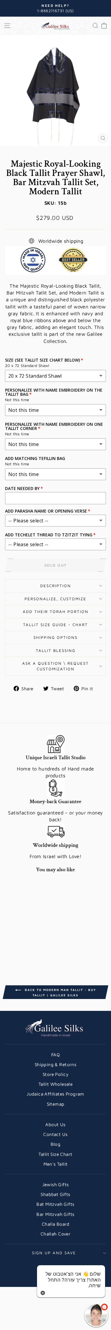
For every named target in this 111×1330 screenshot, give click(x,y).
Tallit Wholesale (55, 1084)
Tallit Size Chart (55, 1154)
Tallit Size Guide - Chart (55, 624)
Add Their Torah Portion (56, 611)
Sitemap (56, 1104)
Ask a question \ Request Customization (55, 666)
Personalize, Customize (55, 598)
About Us (55, 1124)
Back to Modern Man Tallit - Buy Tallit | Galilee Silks (59, 992)
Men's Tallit (56, 1164)
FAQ (55, 1054)
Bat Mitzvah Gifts (55, 1204)
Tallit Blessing (55, 650)
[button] (96, 1315)
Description (55, 585)
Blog (56, 1144)
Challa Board (55, 1224)
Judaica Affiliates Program (55, 1093)
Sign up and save (54, 1252)
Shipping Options (55, 637)
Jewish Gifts (55, 1184)
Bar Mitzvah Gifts (55, 1214)
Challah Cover (55, 1233)
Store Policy (55, 1074)
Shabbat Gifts (55, 1194)
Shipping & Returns (55, 1064)
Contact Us (55, 1134)
